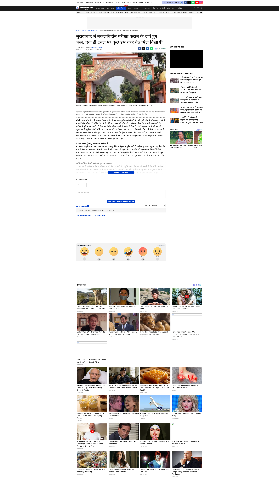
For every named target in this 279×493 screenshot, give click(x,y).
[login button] (195, 8)
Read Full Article (121, 172)
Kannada (98, 2)
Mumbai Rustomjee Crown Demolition (128, 12)
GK (112, 8)
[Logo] (85, 8)
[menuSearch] (201, 8)
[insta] (201, 2)
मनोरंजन (137, 8)
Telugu (117, 2)
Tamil (123, 2)
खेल (168, 8)
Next (201, 12)
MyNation (148, 2)
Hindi (135, 2)
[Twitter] (189, 2)
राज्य (129, 8)
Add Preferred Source (171, 2)
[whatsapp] (193, 2)
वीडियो (162, 8)
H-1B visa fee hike (92, 12)
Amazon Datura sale (107, 12)
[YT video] (197, 2)
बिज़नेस (155, 8)
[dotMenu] (186, 8)
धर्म (173, 8)
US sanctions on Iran (163, 12)
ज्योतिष (179, 8)
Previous (197, 12)
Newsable (89, 2)
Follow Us (162, 48)
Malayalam (80, 2)
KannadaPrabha (107, 2)
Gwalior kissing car (148, 12)
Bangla (129, 2)
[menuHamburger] (198, 8)
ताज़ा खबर (100, 8)
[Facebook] (185, 2)
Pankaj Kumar (97, 47)
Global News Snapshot (179, 12)
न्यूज (107, 8)
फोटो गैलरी (121, 8)
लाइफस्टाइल (146, 8)
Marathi (141, 2)
